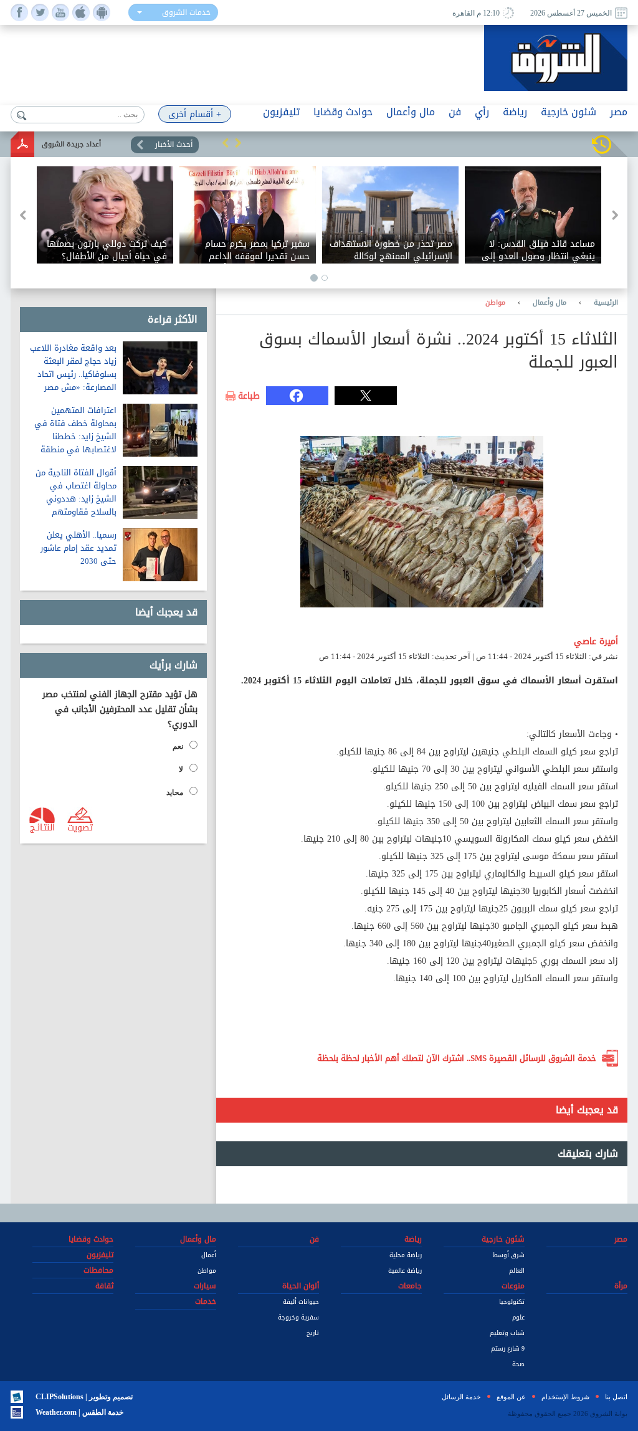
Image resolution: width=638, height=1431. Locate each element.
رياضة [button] (515, 111)
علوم (518, 1317)
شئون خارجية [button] (568, 111)
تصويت (80, 826)
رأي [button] (482, 111)
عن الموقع (511, 1396)
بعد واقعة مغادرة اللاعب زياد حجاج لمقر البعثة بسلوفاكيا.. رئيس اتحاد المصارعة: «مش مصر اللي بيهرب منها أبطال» (73, 374)
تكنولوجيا (512, 1302)
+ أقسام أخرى (194, 114)
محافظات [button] (98, 1270)
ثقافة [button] (104, 1286)
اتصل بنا (616, 1396)
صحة (518, 1364)
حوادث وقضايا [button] (343, 111)
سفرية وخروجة (298, 1317)
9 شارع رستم (508, 1348)
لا (181, 769)
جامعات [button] (410, 1286)
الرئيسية (606, 303)
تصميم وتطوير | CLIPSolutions (84, 1396)
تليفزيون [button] (281, 111)
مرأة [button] (620, 1286)
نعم (178, 746)
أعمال (208, 1255)
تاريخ (313, 1333)
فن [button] (455, 111)
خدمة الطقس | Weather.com (79, 1412)
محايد (174, 792)
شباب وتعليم (507, 1333)
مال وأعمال (549, 303)
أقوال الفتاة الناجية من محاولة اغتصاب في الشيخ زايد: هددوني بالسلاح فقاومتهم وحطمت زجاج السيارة (76, 499)
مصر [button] (618, 111)
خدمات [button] (205, 1301)
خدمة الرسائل (461, 1396)
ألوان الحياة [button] (300, 1286)
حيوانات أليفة (301, 1302)
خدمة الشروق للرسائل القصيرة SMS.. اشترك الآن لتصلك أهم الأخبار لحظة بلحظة (456, 1058)
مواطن (495, 303)
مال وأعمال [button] (410, 111)
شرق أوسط (509, 1255)
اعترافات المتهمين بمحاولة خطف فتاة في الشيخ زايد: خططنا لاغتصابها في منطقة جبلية (75, 436)
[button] (225, 143)
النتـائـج (42, 826)
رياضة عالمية (405, 1270)
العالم (517, 1270)
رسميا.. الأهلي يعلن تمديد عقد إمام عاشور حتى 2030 (78, 548)
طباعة (249, 396)
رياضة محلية (405, 1255)
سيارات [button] (205, 1286)
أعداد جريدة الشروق (71, 144)
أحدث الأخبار (174, 144)
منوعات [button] (513, 1286)
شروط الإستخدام (565, 1396)
